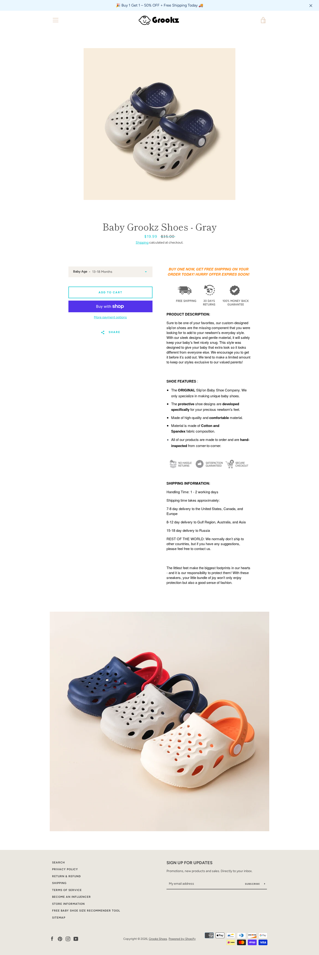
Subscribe (253, 883)
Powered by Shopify (182, 939)
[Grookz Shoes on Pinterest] (60, 938)
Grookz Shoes (158, 939)
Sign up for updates (190, 862)
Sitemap (58, 917)
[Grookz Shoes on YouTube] (76, 938)
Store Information (68, 903)
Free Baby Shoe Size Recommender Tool (86, 910)
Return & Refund (66, 876)
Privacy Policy (65, 869)
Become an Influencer (71, 896)
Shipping (142, 243)
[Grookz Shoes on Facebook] (52, 938)
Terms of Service (67, 890)
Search (58, 862)
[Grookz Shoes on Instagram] (68, 938)
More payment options (110, 317)
